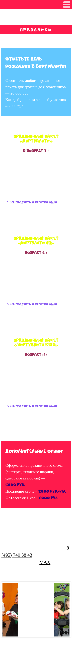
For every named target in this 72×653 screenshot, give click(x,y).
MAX (44, 562)
